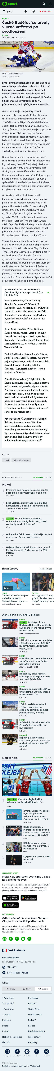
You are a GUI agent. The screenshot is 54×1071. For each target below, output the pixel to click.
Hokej (5, 18)
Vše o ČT (6, 1042)
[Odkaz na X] (17, 939)
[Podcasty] (25, 11)
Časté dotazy (34, 1036)
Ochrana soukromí (19, 1066)
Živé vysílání (8, 1003)
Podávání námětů (36, 1031)
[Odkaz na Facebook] (10, 939)
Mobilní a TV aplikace (12, 1036)
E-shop (5, 1031)
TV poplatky (8, 1009)
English (5, 1066)
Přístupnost (35, 1066)
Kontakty (32, 1042)
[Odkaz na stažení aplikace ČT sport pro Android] (28, 898)
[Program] (33, 11)
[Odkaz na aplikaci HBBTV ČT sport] (10, 905)
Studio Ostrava (35, 1014)
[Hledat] (44, 4)
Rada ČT (32, 1020)
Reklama (32, 1003)
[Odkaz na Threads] (29, 939)
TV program (8, 997)
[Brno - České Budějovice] (27, 56)
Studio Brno (33, 1009)
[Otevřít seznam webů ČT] (50, 4)
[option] (11, 989)
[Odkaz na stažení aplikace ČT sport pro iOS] (10, 898)
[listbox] (27, 988)
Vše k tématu (45, 568)
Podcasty (6, 1020)
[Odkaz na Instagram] (4, 939)
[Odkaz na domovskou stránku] (13, 4)
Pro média (33, 997)
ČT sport (5, 35)
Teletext (6, 1014)
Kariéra (31, 1025)
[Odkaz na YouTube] (23, 939)
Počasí (5, 1025)
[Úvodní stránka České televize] (13, 950)
